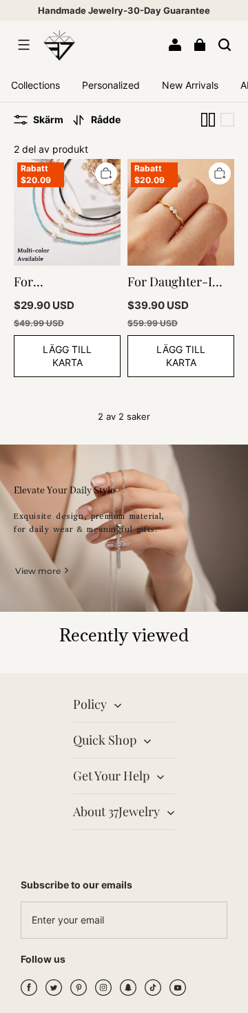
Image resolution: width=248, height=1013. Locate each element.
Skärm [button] (48, 119)
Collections (35, 85)
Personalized (111, 85)
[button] (23, 44)
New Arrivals (190, 85)
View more (38, 571)
